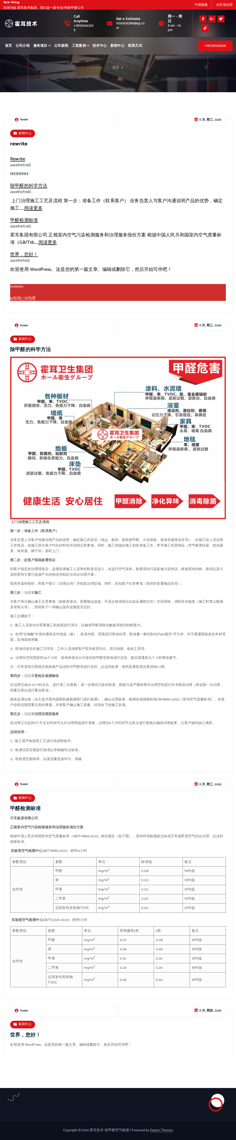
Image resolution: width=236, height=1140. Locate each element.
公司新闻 (61, 45)
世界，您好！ (24, 254)
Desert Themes (161, 1130)
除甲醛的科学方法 (28, 186)
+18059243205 (84, 27)
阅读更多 (33, 208)
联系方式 (135, 45)
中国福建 (201, 4)
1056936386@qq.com (130, 25)
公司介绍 (23, 45)
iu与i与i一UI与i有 (23, 298)
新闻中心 (117, 45)
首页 (8, 45)
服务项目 (40, 45)
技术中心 (100, 45)
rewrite (18, 144)
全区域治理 (224, 4)
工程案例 (79, 45)
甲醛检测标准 (24, 220)
